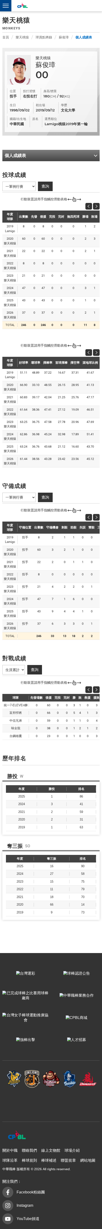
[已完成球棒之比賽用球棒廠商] (25, 995)
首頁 (5, 37)
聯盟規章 (68, 1160)
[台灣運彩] (25, 973)
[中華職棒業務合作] (76, 995)
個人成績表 (83, 37)
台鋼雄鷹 (51, 1102)
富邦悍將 (69, 1079)
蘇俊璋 (64, 37)
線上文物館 (50, 1150)
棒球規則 (29, 1160)
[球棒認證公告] (76, 973)
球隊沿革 (10, 1160)
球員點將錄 (44, 37)
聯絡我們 (29, 1150)
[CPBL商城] (76, 1017)
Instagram (25, 1205)
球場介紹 (72, 1150)
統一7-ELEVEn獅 (32, 1079)
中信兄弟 (14, 1079)
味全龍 (88, 1079)
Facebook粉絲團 (31, 1192)
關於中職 (10, 1150)
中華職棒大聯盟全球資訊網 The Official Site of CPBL (22, 6)
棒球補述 (48, 1160)
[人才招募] (76, 1040)
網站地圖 (87, 1160)
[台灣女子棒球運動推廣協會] (25, 1017)
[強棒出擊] (25, 1040)
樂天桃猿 (22, 37)
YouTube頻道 (28, 1219)
